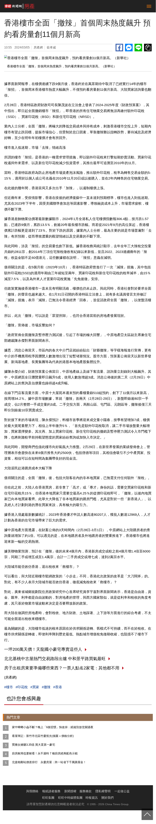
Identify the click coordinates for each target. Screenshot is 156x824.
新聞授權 (70, 791)
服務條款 (85, 791)
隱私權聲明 (103, 791)
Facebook (119, 47)
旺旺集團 (48, 797)
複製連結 (148, 47)
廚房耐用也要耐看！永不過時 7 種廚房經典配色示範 (45, 753)
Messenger (129, 47)
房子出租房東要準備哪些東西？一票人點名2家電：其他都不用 (61, 668)
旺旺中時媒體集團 (70, 797)
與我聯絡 (32, 791)
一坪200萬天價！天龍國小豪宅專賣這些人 (43, 649)
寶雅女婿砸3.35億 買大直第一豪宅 (33, 744)
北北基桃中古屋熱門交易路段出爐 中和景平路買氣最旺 (55, 658)
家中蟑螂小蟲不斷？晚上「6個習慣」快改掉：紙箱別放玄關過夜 (52, 727)
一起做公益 (122, 791)
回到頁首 (147, 814)
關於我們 (107, 797)
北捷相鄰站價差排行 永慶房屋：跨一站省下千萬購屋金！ (49, 762)
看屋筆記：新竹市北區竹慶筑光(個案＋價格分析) (43, 735)
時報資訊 (92, 797)
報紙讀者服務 (51, 791)
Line (138, 47)
